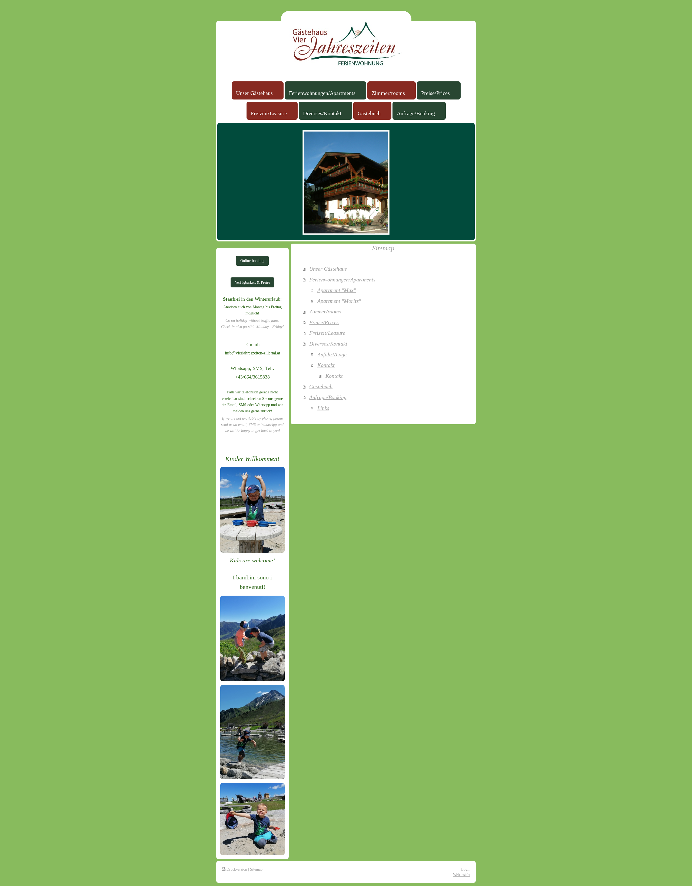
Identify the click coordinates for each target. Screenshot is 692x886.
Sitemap (256, 869)
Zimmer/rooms (325, 311)
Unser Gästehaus (328, 269)
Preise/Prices (324, 322)
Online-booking (252, 260)
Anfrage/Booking (328, 397)
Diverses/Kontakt (328, 344)
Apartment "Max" (336, 290)
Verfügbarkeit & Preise (252, 282)
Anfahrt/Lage (332, 354)
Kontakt (326, 365)
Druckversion (237, 869)
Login (465, 869)
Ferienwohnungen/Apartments (342, 280)
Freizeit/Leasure (327, 333)
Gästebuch (320, 386)
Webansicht (461, 874)
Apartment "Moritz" (339, 301)
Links (323, 408)
